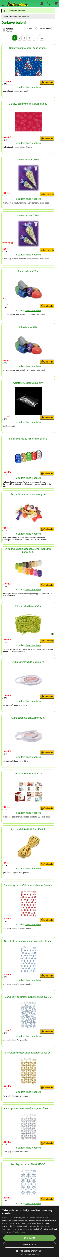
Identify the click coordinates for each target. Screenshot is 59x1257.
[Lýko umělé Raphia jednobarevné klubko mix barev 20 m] (28, 576)
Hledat (48, 4)
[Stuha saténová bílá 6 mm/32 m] (28, 685)
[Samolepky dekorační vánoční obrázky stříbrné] (28, 972)
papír (11, 91)
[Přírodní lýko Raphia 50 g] (28, 634)
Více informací (19, 1232)
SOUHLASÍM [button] (29, 1238)
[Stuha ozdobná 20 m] (28, 298)
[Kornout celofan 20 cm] (28, 190)
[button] (29, 1250)
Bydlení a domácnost (19, 16)
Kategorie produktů (17, 10)
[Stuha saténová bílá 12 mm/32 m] (28, 741)
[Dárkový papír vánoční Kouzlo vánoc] (28, 75)
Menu (3, 4)
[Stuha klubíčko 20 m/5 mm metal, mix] (28, 462)
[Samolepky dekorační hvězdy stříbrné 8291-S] (28, 1028)
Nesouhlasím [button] (29, 1245)
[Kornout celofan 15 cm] (28, 246)
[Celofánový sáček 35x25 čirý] (28, 414)
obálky (34, 817)
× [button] (56, 1209)
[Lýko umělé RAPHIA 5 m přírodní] (28, 860)
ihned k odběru (33, 87)
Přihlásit (42, 3)
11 (42, 38)
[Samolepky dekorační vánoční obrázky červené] (28, 916)
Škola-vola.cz (18, 4)
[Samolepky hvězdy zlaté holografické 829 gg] (28, 1083)
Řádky (9, 31)
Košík (56, 3)
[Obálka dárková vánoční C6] (28, 801)
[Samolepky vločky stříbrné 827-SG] (28, 1195)
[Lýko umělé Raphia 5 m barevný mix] (28, 521)
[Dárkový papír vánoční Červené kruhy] (28, 131)
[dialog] (29, 1231)
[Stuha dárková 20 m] (28, 354)
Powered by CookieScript (29, 1254)
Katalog (9, 29)
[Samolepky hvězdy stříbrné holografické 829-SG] (28, 1139)
